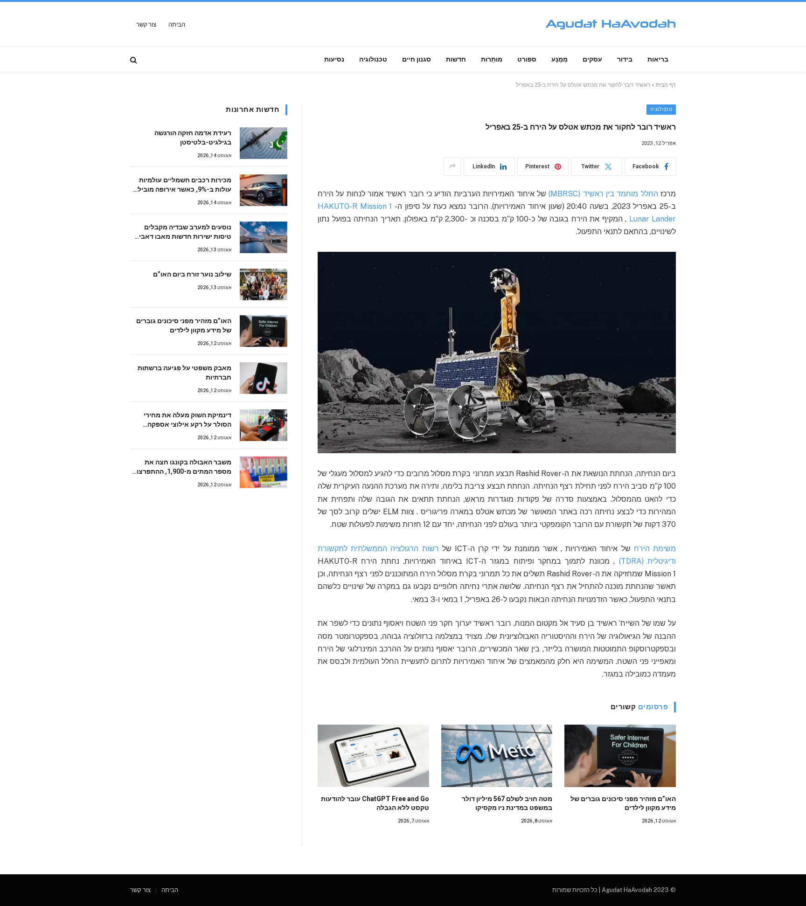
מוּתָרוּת (491, 59)
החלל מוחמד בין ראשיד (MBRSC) (602, 193)
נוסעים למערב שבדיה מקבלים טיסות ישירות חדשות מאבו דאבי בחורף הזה (185, 232)
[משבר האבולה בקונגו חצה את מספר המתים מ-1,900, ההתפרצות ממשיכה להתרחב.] (263, 472)
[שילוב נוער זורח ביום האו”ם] (263, 284)
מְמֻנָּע (559, 59)
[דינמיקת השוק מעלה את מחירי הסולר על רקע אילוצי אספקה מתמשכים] (263, 425)
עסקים (592, 59)
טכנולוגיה (373, 59)
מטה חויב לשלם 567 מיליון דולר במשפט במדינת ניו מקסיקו (507, 803)
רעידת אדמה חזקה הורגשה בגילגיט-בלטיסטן (192, 137)
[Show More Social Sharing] (452, 166)
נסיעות (334, 59)
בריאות (657, 59)
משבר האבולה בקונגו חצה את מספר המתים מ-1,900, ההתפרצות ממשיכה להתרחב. (181, 467)
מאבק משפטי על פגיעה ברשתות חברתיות (184, 372)
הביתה (176, 24)
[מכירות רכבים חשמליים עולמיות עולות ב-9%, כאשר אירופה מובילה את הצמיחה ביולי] (263, 190)
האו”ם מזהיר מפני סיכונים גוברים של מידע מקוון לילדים (623, 803)
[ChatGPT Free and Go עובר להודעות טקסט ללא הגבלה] (373, 756)
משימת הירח (653, 548)
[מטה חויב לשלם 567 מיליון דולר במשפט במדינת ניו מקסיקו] (497, 756)
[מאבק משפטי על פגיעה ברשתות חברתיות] (263, 378)
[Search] (134, 59)
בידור (624, 59)
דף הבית (666, 85)
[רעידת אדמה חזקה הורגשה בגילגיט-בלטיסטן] (263, 143)
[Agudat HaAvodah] (610, 24)
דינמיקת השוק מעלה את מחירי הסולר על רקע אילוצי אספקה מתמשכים (187, 420)
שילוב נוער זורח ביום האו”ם (192, 274)
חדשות (456, 59)
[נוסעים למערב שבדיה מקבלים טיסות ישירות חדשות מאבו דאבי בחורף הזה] (263, 237)
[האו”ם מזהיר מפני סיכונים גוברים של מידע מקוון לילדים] (620, 756)
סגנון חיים (416, 59)
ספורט (526, 59)
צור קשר (146, 24)
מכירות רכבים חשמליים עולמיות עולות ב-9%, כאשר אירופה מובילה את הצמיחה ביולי (182, 185)
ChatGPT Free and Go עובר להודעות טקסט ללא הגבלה (375, 803)
